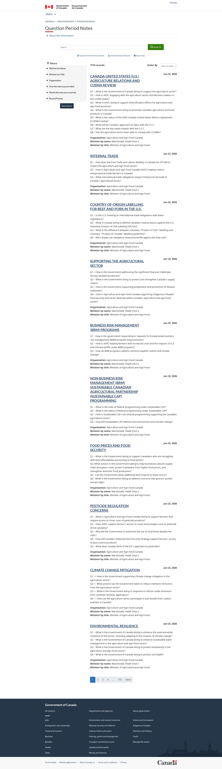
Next (129, 680)
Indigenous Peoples (141, 725)
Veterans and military (142, 731)
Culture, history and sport (100, 731)
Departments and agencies (101, 711)
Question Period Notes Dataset (91, 55)
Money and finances (98, 753)
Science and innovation (143, 720)
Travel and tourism (53, 731)
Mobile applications (68, 762)
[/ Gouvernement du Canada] (66, 7)
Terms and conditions (107, 762)
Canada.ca (49, 21)
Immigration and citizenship (57, 725)
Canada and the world (98, 747)
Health (48, 747)
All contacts (50, 711)
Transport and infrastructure (101, 742)
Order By (152, 65)
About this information (61, 35)
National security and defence (102, 725)
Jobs (47, 720)
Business (49, 736)
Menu (49, 14)
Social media (50, 762)
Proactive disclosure (86, 21)
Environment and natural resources (104, 720)
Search (157, 47)
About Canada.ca (87, 762)
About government (141, 711)
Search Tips (140, 55)
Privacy (123, 762)
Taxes (47, 753)
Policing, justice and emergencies (103, 736)
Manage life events (141, 742)
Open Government (65, 21)
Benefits (48, 742)
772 (121, 680)
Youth (135, 736)
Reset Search (67, 106)
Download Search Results (120, 55)
